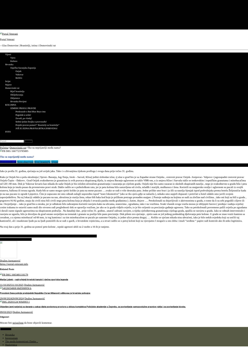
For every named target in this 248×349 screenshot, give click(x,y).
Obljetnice (15, 98)
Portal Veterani (7, 39)
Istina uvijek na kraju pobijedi (16, 239)
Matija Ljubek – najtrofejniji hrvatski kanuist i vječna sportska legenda (34, 279)
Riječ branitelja (17, 91)
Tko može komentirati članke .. (21, 341)
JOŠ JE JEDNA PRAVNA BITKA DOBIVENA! (36, 128)
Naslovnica (11, 344)
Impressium (11, 338)
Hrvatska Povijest (18, 101)
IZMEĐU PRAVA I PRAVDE (23, 108)
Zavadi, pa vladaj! (24, 118)
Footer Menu (5, 329)
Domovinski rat (13, 21)
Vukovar (19, 74)
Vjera (12, 58)
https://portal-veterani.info (14, 264)
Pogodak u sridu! (23, 115)
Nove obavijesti (25, 161)
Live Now (5, 144)
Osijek (18, 71)
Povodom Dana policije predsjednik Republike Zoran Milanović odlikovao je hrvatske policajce (45, 293)
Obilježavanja (16, 95)
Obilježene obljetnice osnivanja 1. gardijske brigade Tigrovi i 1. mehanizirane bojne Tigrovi (48, 236)
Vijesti (8, 7)
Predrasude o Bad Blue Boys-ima (31, 111)
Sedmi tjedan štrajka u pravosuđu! (31, 121)
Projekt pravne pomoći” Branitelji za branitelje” (37, 125)
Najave (9, 17)
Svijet (8, 14)
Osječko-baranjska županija (23, 68)
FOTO (8, 27)
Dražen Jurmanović (10, 260)
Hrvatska (10, 11)
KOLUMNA (11, 24)
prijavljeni (18, 322)
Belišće (19, 78)
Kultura (13, 61)
